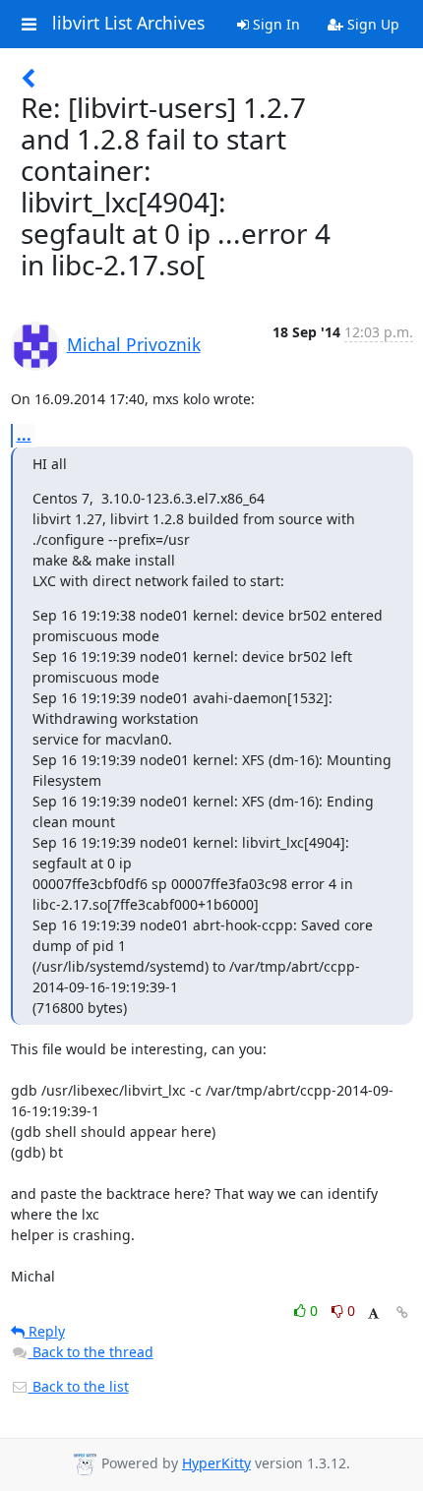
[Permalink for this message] (402, 1312)
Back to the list (79, 1386)
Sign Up (371, 24)
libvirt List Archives (128, 23)
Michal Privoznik (134, 344)
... (24, 435)
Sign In (274, 24)
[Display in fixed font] (373, 1313)
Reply (45, 1331)
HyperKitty (216, 1463)
